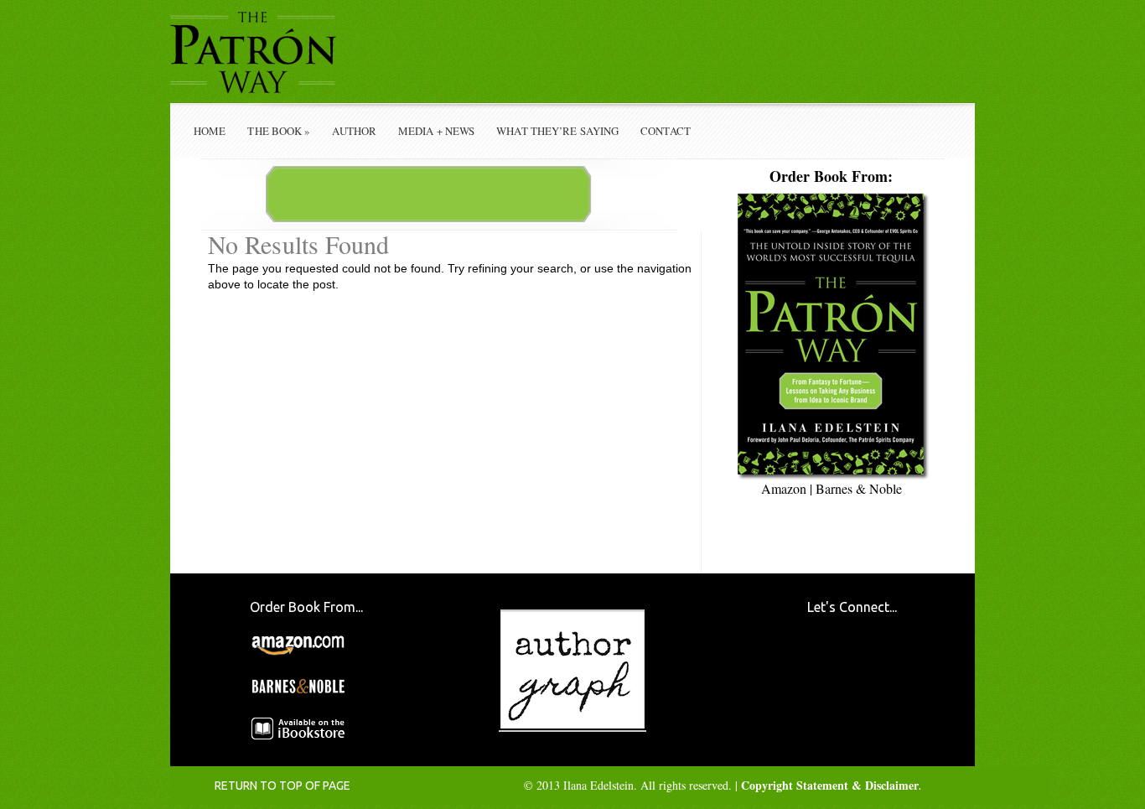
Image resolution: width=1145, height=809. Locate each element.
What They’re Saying (557, 130)
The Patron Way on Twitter (828, 708)
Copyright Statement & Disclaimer (830, 785)
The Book (278, 130)
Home (209, 130)
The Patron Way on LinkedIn (879, 708)
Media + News (436, 130)
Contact (665, 130)
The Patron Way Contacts (879, 657)
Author (354, 130)
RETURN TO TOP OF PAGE (282, 785)
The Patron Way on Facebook (828, 657)
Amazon (783, 488)
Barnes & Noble (859, 488)
